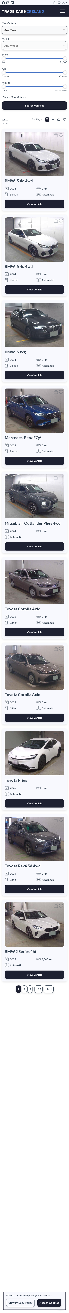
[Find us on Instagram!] (8, 2)
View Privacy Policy (20, 1302)
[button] (64, 2)
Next (49, 989)
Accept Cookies (49, 1302)
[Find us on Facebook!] (4, 2)
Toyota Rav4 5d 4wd (23, 866)
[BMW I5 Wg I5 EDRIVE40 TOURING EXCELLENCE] (34, 324)
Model (5, 39)
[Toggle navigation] (62, 11)
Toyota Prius (16, 780)
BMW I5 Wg (15, 352)
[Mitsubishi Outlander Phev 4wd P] (34, 496)
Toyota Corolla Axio (22, 609)
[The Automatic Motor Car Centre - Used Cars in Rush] (23, 11)
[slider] (4, 58)
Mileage (6, 82)
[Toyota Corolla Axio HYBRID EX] (34, 581)
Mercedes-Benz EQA (23, 437)
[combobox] (34, 30)
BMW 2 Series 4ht (21, 951)
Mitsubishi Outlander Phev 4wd (33, 523)
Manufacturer (9, 23)
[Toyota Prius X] (34, 752)
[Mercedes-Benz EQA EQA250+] (34, 410)
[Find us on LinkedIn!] (13, 2)
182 (38, 989)
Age (4, 68)
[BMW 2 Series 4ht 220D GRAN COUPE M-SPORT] (34, 924)
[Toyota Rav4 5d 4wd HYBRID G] (34, 838)
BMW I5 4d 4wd (19, 180)
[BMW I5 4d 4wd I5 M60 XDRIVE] (34, 153)
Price (5, 54)
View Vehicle (34, 203)
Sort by (36, 119)
